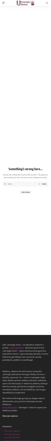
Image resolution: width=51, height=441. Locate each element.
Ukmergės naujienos (12, 431)
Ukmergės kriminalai (12, 437)
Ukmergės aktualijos (12, 434)
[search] (47, 3)
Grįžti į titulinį (25, 192)
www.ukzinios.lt (17, 348)
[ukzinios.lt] (25, 3)
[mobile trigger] (4, 3)
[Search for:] (22, 184)
